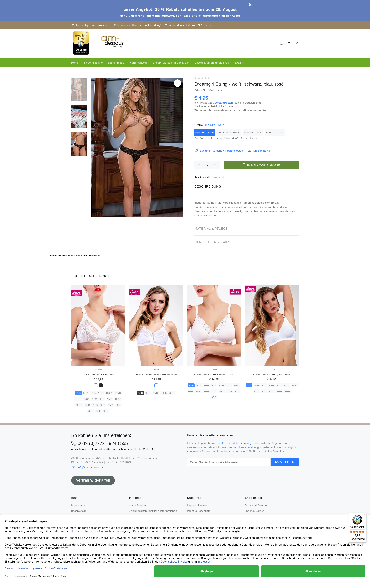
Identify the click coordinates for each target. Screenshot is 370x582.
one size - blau (253, 132)
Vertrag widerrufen (93, 480)
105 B (118, 393)
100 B (109, 393)
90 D (102, 405)
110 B (78, 399)
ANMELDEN (285, 462)
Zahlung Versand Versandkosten (221, 150)
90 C (101, 399)
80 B (78, 393)
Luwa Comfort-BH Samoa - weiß (214, 374)
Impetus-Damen (254, 510)
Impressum (78, 505)
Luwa (98, 369)
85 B (85, 393)
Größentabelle (262, 150)
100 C (118, 399)
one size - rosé (275, 132)
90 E (98, 411)
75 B (191, 385)
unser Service (137, 505)
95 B (100, 393)
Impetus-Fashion (197, 505)
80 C (86, 399)
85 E (90, 411)
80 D (87, 405)
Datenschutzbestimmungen (237, 443)
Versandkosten (224, 102)
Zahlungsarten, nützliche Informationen (153, 510)
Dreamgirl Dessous (256, 505)
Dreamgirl (218, 177)
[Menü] (364, 515)
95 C (109, 399)
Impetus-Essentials (198, 510)
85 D (95, 405)
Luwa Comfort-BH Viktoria (98, 374)
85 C (94, 399)
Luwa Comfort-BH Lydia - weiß (271, 374)
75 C (228, 385)
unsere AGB (78, 510)
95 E (105, 411)
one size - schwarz (229, 132)
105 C (79, 405)
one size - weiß (204, 132)
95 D (110, 405)
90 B (93, 393)
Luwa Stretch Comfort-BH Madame (156, 374)
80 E (118, 405)
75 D (213, 391)
